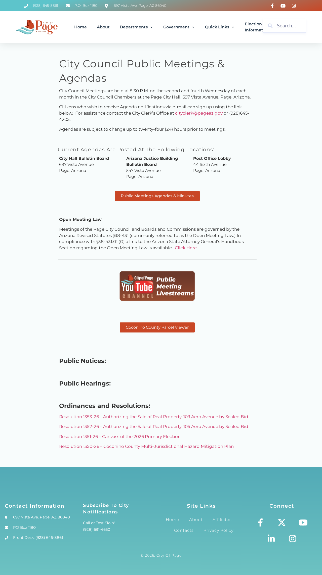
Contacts (184, 530)
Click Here (186, 247)
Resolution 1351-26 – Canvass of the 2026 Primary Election (120, 436)
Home (80, 27)
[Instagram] (294, 6)
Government (176, 27)
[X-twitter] (282, 522)
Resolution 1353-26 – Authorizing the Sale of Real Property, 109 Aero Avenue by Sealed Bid (153, 416)
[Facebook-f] (260, 522)
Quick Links (217, 27)
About (103, 27)
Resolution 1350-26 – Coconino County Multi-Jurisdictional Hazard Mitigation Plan (146, 446)
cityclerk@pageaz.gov (199, 113)
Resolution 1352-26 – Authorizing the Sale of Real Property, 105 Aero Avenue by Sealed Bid (153, 426)
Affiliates (222, 519)
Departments (134, 27)
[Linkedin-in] (271, 539)
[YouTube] (283, 6)
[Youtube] (303, 522)
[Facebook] (273, 6)
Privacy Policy (218, 530)
